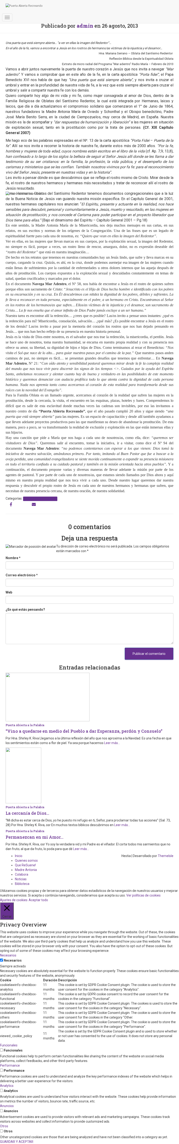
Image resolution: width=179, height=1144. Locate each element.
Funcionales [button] (8, 1045)
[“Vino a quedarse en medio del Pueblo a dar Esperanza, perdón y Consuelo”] (48, 697)
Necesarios (13, 960)
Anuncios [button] (7, 1106)
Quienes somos (26, 860)
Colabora (21, 874)
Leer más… (111, 743)
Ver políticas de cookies (143, 895)
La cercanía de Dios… (27, 813)
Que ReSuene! (25, 865)
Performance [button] (10, 1065)
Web (9, 592)
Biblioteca (22, 884)
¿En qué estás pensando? (25, 609)
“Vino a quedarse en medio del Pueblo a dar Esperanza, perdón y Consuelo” (84, 731)
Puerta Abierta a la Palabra (40, 498)
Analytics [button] (7, 1086)
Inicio (18, 856)
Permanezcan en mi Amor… (34, 837)
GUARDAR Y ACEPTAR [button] (16, 1142)
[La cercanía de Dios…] (23, 775)
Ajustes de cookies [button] (14, 900)
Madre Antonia (26, 870)
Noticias (21, 879)
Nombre (13, 558)
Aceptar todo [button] (38, 900)
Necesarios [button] (8, 955)
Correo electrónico (22, 575)
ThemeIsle (165, 856)
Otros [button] (4, 1126)
